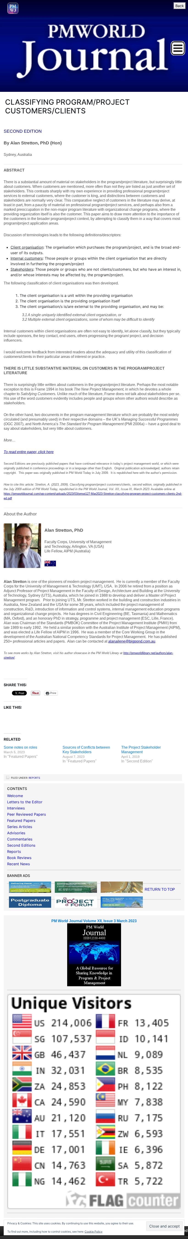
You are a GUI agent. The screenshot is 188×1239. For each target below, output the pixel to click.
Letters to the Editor (24, 802)
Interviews (16, 808)
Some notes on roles (20, 747)
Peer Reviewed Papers (26, 814)
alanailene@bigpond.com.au (131, 641)
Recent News (18, 864)
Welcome (15, 795)
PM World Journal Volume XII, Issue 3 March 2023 (94, 921)
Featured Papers (21, 820)
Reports (34, 777)
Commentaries (19, 839)
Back (179, 5)
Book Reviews (19, 857)
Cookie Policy (93, 1231)
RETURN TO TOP (160, 889)
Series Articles (19, 826)
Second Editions (21, 845)
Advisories (16, 833)
